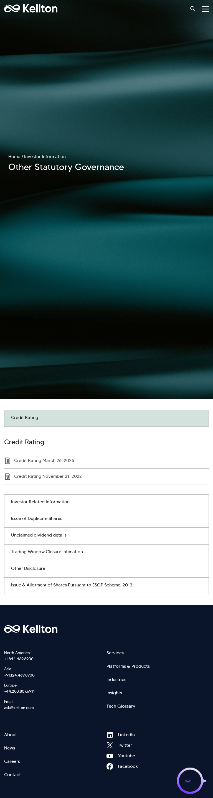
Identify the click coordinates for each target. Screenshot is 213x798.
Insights (114, 692)
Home (14, 156)
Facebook (109, 766)
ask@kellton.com (19, 707)
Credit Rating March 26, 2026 (44, 460)
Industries (116, 679)
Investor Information (45, 156)
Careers (12, 761)
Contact (12, 774)
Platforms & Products (128, 666)
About (10, 734)
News (9, 748)
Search (193, 8)
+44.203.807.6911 (19, 691)
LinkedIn (109, 734)
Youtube (109, 756)
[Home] (30, 8)
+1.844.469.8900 (19, 658)
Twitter (109, 745)
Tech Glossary (120, 706)
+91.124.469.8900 (19, 675)
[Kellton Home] (106, 629)
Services (115, 652)
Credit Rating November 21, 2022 (48, 476)
